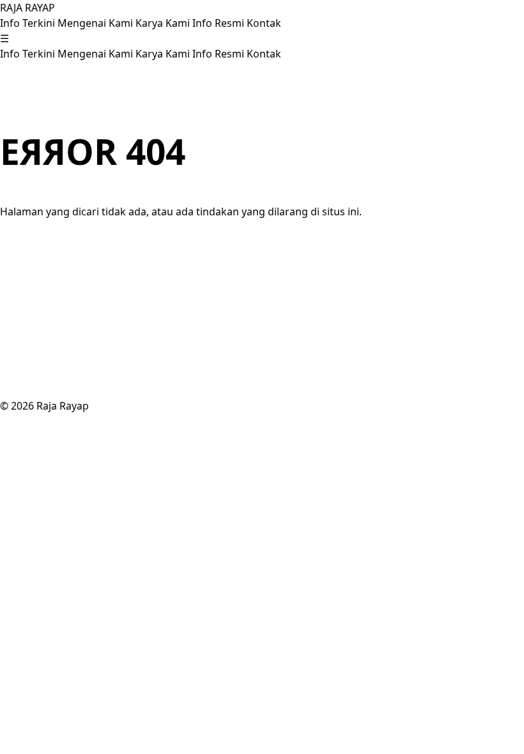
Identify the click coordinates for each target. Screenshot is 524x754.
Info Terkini (29, 23)
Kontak (264, 23)
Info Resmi (219, 23)
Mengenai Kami (96, 23)
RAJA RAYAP (27, 8)
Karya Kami (163, 23)
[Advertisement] (262, 308)
